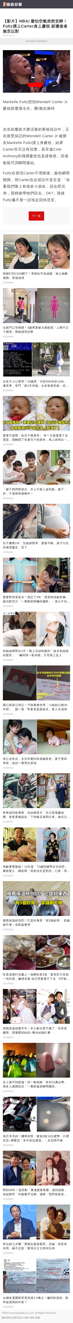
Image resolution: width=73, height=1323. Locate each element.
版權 (37, 1317)
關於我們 (6, 1317)
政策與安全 (18, 1317)
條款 (26, 1317)
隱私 (32, 1317)
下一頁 (36, 216)
